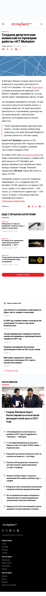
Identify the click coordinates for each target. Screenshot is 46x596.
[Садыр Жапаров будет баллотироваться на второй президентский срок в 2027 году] (23, 397)
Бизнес (4, 569)
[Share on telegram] (16, 49)
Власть (4, 579)
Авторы (5, 550)
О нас (4, 544)
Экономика (6, 566)
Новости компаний (9, 585)
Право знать (7, 563)
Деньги (4, 576)
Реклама (5, 547)
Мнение (5, 582)
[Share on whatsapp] (11, 49)
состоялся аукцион (30, 155)
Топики (4, 553)
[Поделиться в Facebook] (3, 49)
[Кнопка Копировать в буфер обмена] (19, 49)
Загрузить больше (23, 275)
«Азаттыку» (37, 87)
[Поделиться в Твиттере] (7, 49)
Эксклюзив (6, 560)
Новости (5, 31)
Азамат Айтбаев (7, 46)
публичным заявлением (13, 201)
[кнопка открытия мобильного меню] (3, 24)
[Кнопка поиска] (41, 24)
